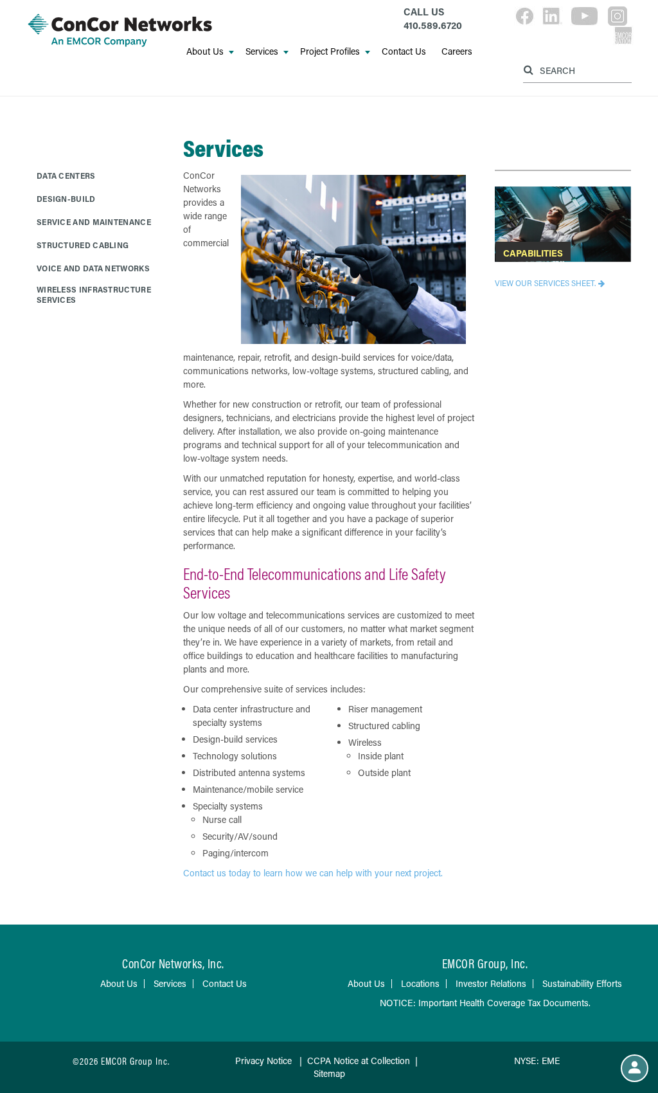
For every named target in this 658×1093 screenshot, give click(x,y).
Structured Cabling (83, 245)
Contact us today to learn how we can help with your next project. (313, 873)
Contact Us (404, 51)
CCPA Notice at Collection (358, 1060)
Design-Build (66, 199)
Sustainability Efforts (582, 983)
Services (261, 51)
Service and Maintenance (94, 222)
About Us (205, 51)
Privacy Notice (263, 1060)
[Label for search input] (575, 70)
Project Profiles (330, 51)
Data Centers (66, 175)
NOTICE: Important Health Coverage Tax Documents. (485, 1003)
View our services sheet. (545, 283)
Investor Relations (491, 983)
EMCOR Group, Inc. (485, 963)
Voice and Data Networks (93, 268)
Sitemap (329, 1073)
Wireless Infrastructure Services (94, 294)
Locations (420, 983)
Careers (456, 51)
